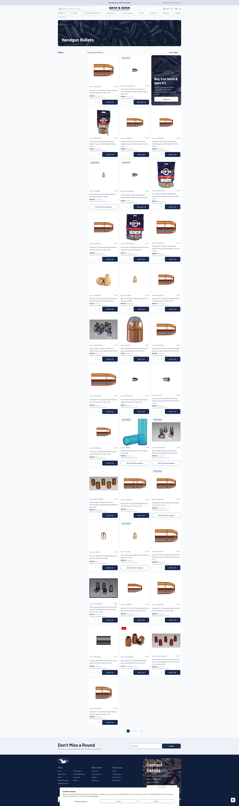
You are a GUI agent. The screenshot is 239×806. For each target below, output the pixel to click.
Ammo (60, 771)
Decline (156, 801)
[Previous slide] (103, 3)
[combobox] (74, 8)
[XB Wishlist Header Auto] (172, 9)
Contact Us (95, 771)
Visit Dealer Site (166, 2)
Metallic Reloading (63, 780)
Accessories (76, 777)
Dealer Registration (176, 2)
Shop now (166, 99)
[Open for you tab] (233, 800)
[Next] (145, 731)
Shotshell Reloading (78, 774)
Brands (75, 780)
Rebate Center (116, 777)
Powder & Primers (63, 783)
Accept (118, 801)
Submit (171, 746)
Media (114, 771)
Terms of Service (96, 774)
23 (141, 731)
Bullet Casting (62, 774)
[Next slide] (134, 3)
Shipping (94, 777)
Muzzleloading (77, 771)
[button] (174, 52)
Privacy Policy (93, 796)
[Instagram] (180, 799)
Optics (60, 777)
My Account (95, 780)
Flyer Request (116, 780)
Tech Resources (116, 774)
